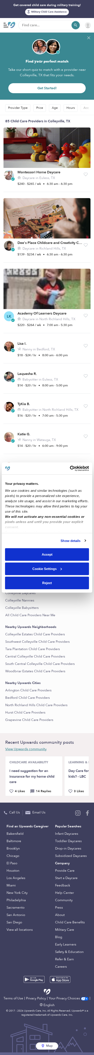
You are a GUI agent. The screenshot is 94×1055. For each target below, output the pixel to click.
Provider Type (18, 108)
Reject (47, 583)
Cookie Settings (44, 568)
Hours (70, 108)
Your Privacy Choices (65, 998)
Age (55, 108)
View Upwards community (26, 749)
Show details (70, 540)
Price (39, 108)
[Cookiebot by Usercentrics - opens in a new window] (70, 468)
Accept (47, 554)
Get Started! (47, 88)
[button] (86, 174)
